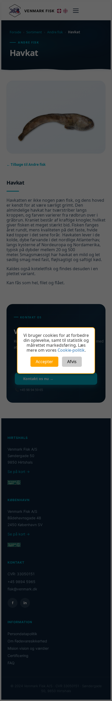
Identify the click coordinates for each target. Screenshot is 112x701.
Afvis (72, 361)
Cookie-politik (71, 350)
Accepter (44, 361)
